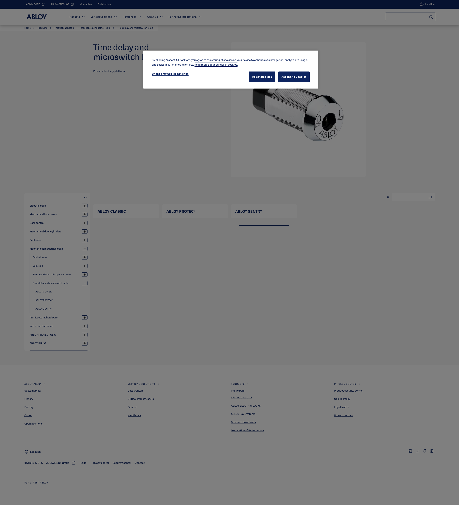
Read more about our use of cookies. (216, 64)
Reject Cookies (262, 76)
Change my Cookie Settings (170, 73)
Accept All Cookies (294, 76)
